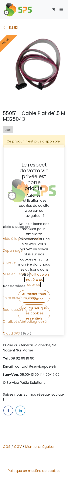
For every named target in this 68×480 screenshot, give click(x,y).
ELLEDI (13, 27)
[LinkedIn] (20, 410)
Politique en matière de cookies (34, 470)
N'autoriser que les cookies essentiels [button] (34, 313)
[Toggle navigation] (61, 9)
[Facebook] (8, 410)
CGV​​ (18, 446)
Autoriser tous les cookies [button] (34, 296)
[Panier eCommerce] (53, 9)
